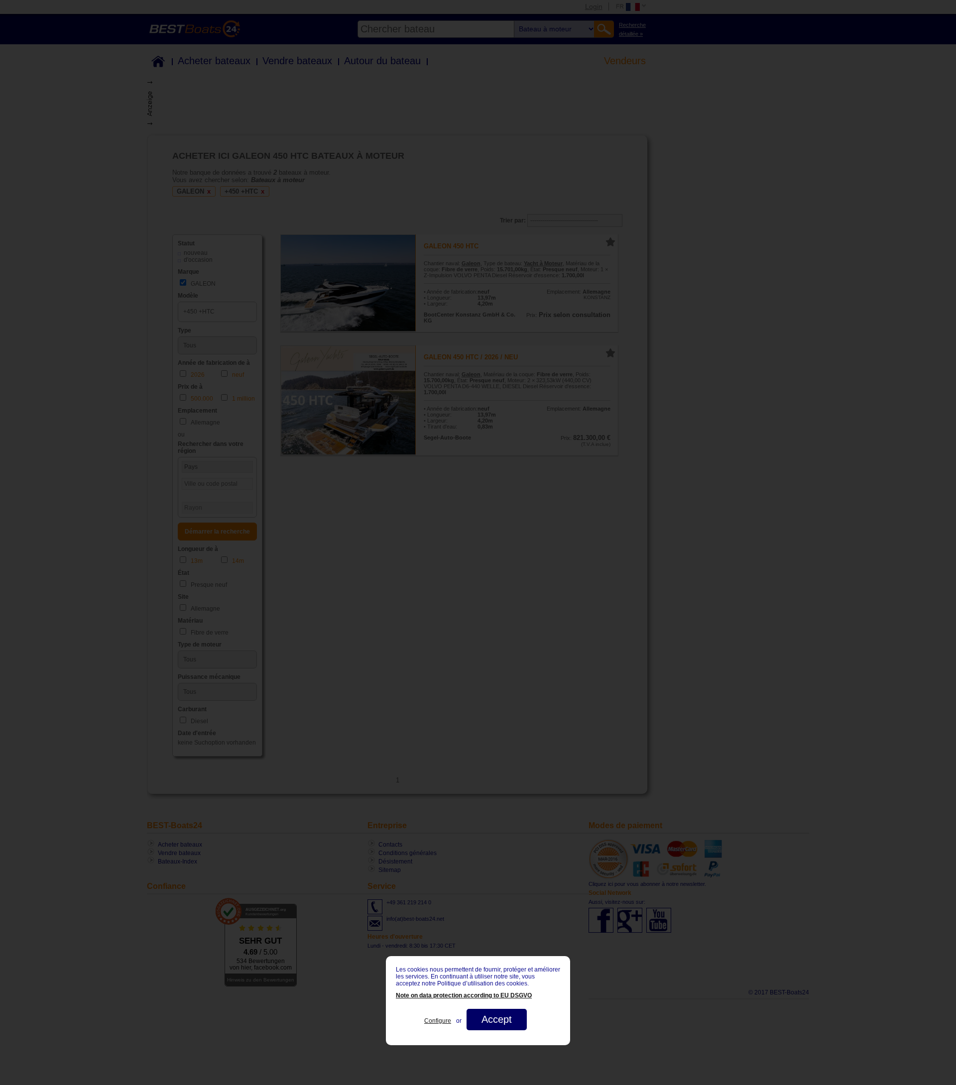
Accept (496, 1019)
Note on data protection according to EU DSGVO (464, 995)
